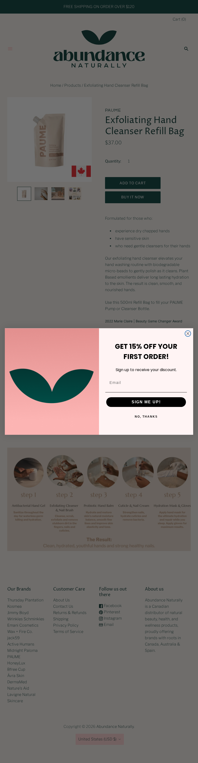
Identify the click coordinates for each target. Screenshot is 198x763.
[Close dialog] (188, 333)
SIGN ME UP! (146, 402)
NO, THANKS (146, 416)
